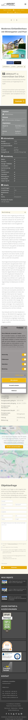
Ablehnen (14, 390)
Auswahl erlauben (14, 385)
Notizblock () (7, 66)
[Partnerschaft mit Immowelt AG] (7, 667)
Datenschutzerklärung (12, 543)
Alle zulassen (14, 380)
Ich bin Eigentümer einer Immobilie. (10, 547)
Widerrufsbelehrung (13, 710)
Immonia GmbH (17, 706)
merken (14, 66)
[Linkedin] (19, 714)
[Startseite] (8, 4)
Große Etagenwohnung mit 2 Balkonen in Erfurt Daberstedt (17, 581)
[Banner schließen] (25, 327)
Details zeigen (19, 375)
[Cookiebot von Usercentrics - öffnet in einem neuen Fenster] (17, 328)
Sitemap (21, 708)
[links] (11, 20)
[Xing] (16, 714)
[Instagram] (21, 714)
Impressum (7, 708)
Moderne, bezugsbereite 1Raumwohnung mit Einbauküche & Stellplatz (17, 598)
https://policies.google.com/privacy (13, 442)
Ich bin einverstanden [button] (14, 447)
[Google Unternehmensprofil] (11, 714)
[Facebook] (6, 714)
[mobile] (25, 4)
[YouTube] (13, 714)
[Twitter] (8, 714)
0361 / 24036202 (8, 10)
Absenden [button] (14, 567)
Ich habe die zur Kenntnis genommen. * (15, 544)
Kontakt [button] (18, 101)
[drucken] (24, 66)
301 (3, 128)
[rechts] (16, 20)
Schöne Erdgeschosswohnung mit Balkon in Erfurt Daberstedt (17, 589)
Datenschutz (14, 708)
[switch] (24, 359)
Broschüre (20, 66)
